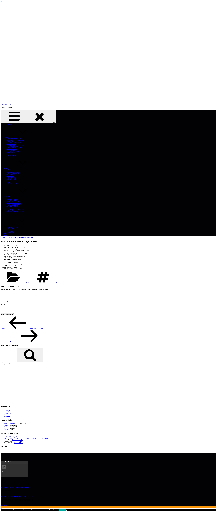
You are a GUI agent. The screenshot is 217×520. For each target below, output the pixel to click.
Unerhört (10, 210)
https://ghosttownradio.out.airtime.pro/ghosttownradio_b (16, 487)
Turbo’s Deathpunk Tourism (15, 209)
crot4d (5, 437)
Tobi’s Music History (13, 206)
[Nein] (66, 510)
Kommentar (4, 302)
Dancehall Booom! (12, 146)
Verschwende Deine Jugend (15, 211)
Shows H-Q (7, 168)
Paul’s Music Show (12, 183)
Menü (53, 122)
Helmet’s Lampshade (13, 172)
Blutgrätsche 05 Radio (14, 142)
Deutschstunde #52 (17, 440)
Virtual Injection (12, 213)
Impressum (10, 232)
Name (3, 304)
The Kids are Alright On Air (15, 173)
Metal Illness (11, 177)
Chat (5, 235)
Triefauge (10, 208)
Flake (9, 154)
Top (2, 508)
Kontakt (10, 230)
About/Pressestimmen (13, 227)
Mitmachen (10, 228)
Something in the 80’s (13, 201)
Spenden (6, 233)
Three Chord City (12, 205)
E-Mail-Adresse (5, 308)
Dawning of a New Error (14, 147)
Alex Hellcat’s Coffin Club (15, 140)
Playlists (28, 283)
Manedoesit (10, 176)
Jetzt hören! (8, 124)
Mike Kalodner (11, 178)
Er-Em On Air (11, 152)
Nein (64, 510)
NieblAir (10, 182)
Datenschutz (11, 231)
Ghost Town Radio (6, 104)
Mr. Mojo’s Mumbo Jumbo (14, 181)
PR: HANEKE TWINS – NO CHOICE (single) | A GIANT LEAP (22, 438)
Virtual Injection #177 (15, 437)
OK (61, 510)
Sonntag (6, 426)
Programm (7, 416)
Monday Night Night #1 (10, 423)
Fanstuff (6, 412)
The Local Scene (12, 174)
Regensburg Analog (13, 199)
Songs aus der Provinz (14, 203)
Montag (6, 425)
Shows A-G (7, 137)
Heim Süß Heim (11, 171)
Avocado (10, 141)
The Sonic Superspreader (14, 204)
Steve (57, 283)
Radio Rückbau (11, 198)
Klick (2, 492)
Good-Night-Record (9, 413)
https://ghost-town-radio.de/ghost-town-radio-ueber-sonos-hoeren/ (18, 496)
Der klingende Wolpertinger (16, 145)
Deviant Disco (11, 150)
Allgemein (7, 410)
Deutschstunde (12, 149)
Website (3, 311)
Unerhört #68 (45, 438)
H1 (8, 169)
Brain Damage (11, 144)
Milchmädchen (11, 179)
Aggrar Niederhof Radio (14, 139)
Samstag (6, 429)
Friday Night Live (12, 155)
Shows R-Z (7, 196)
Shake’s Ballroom (12, 200)
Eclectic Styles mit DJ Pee (15, 151)
